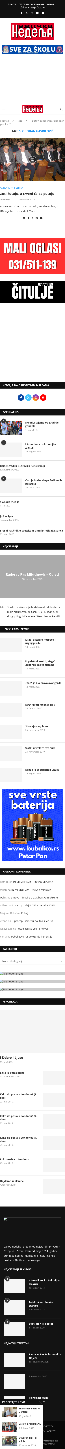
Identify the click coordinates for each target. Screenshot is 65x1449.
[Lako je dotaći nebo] (54, 1078)
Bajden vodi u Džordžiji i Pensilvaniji (22, 466)
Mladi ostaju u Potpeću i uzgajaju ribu (40, 641)
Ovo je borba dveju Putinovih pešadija (43, 482)
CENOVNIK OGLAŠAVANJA (31, 4)
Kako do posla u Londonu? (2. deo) (18, 1117)
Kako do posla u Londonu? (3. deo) (18, 1096)
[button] (3, 576)
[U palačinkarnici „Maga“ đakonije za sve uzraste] (11, 667)
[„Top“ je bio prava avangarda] (11, 688)
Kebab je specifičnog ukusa (42, 769)
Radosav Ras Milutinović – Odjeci (32, 574)
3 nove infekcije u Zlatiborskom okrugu (34, 897)
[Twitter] (26, 13)
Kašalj (24, 913)
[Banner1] (32, 973)
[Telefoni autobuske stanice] (14, 1307)
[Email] (43, 13)
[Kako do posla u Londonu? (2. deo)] (54, 1121)
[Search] (61, 109)
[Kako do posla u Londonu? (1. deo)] (54, 1143)
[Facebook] (21, 13)
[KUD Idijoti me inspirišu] (11, 710)
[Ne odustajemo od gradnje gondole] (11, 428)
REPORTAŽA (46, 1426)
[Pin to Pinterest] (37, 218)
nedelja (6, 199)
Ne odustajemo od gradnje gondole (41, 424)
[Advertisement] (32, 81)
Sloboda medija (9, 502)
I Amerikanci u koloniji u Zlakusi (40, 446)
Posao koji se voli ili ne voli (33, 928)
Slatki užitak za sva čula (40, 748)
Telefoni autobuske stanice (41, 1303)
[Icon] (32, 160)
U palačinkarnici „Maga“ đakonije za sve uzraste (40, 663)
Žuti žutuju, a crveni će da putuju (27, 193)
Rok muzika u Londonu (14, 1159)
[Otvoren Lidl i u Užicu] (9, 1441)
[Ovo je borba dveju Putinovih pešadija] (11, 486)
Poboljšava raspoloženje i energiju (32, 936)
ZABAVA (51, 1430)
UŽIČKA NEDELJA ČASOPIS (33, 7)
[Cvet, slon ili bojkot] (14, 1329)
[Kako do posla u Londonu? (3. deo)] (54, 1100)
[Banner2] (32, 981)
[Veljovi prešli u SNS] (9, 1427)
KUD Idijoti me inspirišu (40, 704)
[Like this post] (24, 218)
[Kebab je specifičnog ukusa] (11, 775)
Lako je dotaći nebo (12, 1072)
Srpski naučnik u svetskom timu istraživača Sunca (31, 530)
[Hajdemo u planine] (54, 1186)
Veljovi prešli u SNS (30, 1423)
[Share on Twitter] (32, 218)
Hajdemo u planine (12, 1181)
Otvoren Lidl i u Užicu (28, 1439)
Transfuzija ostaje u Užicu (29, 1410)
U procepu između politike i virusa (32, 921)
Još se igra (6, 516)
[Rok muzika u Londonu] (54, 1165)
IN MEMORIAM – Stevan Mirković (33, 882)
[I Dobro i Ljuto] (32, 1031)
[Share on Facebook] (28, 218)
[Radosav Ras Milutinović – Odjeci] (14, 1360)
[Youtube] (37, 13)
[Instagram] (32, 13)
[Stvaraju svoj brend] (11, 732)
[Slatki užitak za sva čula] (11, 753)
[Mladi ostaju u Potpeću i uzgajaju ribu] (11, 645)
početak (4, 120)
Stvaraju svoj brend (37, 726)
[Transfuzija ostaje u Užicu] (9, 1412)
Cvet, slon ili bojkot (41, 1323)
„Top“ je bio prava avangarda (43, 683)
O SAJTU (12, 4)
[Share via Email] (41, 218)
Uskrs (3, 897)
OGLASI (51, 4)
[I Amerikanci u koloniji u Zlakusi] (11, 450)
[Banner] (32, 989)
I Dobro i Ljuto (11, 1057)
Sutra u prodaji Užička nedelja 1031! (33, 905)
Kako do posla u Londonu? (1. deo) (18, 1139)
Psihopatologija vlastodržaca (38, 1399)
